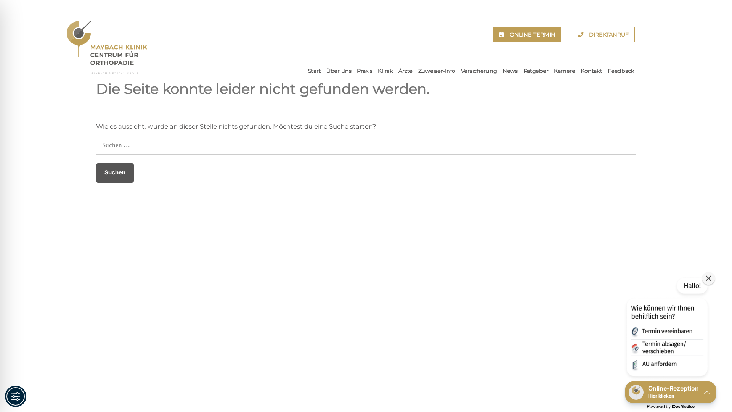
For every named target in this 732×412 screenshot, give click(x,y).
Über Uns (339, 71)
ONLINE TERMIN (532, 34)
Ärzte (405, 71)
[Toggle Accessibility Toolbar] (16, 396)
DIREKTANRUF (609, 34)
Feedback (621, 71)
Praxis (364, 71)
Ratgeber (536, 71)
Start (314, 71)
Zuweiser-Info (436, 71)
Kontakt (591, 71)
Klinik (385, 71)
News (510, 71)
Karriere (564, 71)
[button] (666, 328)
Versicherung (479, 71)
